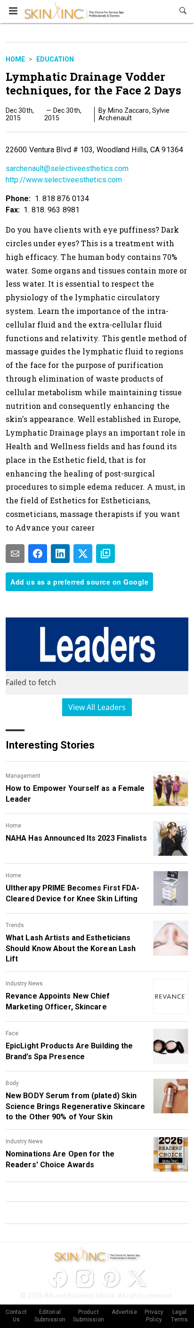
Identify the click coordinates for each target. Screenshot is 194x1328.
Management (23, 776)
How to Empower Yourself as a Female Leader (75, 793)
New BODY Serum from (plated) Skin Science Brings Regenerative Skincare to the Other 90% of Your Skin (76, 1106)
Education (55, 59)
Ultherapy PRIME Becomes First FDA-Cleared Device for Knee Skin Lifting (72, 893)
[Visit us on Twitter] (136, 1277)
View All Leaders (97, 707)
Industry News (24, 983)
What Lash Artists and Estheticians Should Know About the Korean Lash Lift (71, 948)
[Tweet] (82, 553)
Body (12, 1083)
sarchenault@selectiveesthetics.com (67, 168)
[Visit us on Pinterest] (110, 1277)
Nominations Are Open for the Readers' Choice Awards (60, 1159)
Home (15, 59)
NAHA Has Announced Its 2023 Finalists (76, 838)
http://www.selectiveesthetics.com (64, 179)
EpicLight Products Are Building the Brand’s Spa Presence (69, 1051)
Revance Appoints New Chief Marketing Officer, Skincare (58, 1001)
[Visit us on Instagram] (83, 1277)
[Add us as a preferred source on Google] (105, 553)
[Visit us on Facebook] (57, 1277)
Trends (15, 925)
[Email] (15, 553)
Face (12, 1033)
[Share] (37, 553)
